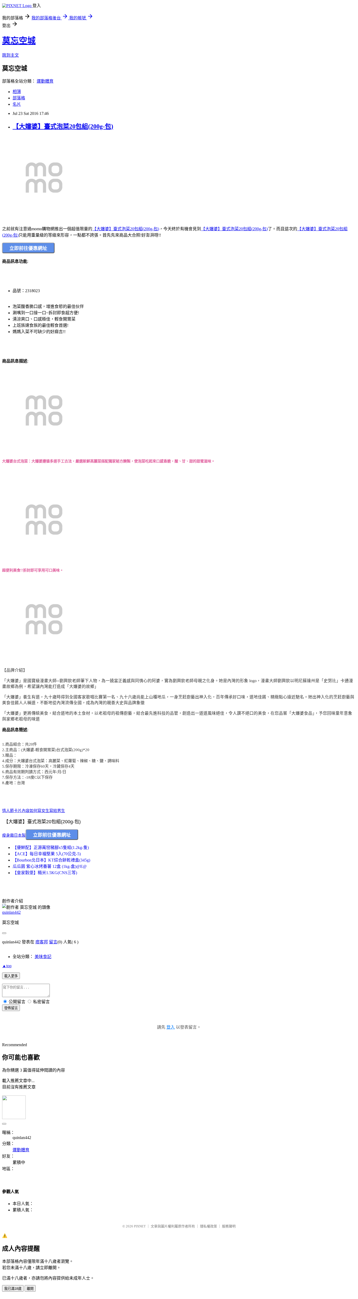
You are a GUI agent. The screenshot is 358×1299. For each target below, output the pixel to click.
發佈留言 (11, 1008)
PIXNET (140, 1226)
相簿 (17, 91)
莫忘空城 (19, 40)
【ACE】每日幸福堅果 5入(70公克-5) (47, 854)
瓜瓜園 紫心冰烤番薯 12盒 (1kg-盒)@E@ (50, 866)
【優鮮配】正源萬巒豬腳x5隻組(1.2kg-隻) (51, 847)
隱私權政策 (208, 1226)
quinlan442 (11, 912)
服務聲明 (229, 1226)
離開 (30, 1289)
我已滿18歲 (12, 1289)
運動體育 (45, 81)
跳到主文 (10, 55)
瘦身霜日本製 (14, 835)
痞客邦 (41, 942)
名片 (17, 104)
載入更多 (11, 976)
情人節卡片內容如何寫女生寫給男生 (33, 811)
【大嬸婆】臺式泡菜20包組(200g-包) (63, 126)
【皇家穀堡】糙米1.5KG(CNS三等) (45, 872)
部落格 (19, 98)
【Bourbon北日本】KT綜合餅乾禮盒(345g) (51, 860)
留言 (53, 942)
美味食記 (43, 956)
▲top (7, 966)
